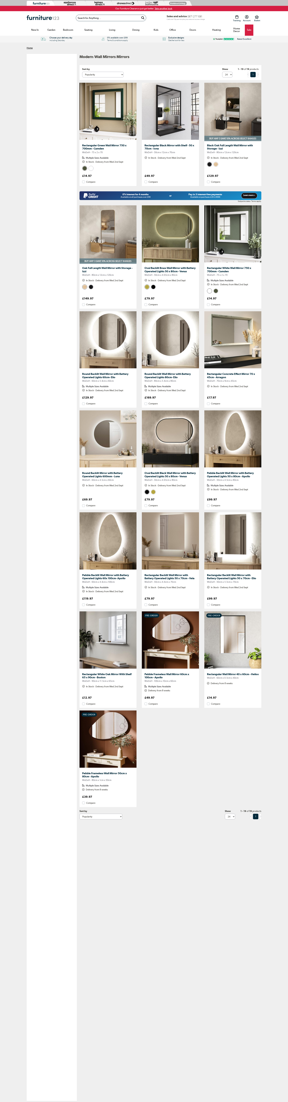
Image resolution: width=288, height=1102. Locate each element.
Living (112, 29)
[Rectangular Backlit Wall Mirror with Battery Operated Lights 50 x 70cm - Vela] (170, 569)
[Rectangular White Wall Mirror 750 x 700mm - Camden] (232, 262)
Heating (216, 29)
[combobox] (111, 18)
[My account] (246, 17)
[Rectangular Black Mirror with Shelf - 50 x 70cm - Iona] (170, 139)
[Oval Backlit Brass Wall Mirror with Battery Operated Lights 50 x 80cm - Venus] (170, 262)
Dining (136, 29)
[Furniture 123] (40, 3)
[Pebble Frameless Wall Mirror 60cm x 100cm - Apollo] (170, 668)
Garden (51, 29)
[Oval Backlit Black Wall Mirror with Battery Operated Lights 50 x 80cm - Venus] (170, 467)
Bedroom (68, 29)
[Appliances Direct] (69, 3)
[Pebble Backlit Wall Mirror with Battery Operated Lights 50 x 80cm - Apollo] (232, 467)
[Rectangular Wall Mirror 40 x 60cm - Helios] (232, 668)
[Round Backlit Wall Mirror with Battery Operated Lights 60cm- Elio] (108, 368)
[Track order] (236, 17)
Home (30, 48)
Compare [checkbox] (90, 181)
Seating (88, 29)
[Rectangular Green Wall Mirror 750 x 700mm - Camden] (108, 139)
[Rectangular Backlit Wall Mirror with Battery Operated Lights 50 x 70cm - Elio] (232, 569)
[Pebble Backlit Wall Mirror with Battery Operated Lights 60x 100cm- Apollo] (108, 569)
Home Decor (236, 30)
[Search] (143, 18)
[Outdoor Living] (177, 3)
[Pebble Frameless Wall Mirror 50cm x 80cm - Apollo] (108, 767)
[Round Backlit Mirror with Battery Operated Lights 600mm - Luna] (108, 467)
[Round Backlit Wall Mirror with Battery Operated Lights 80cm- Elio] (170, 368)
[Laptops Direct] (99, 3)
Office (172, 29)
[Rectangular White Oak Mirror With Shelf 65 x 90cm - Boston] (108, 668)
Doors (193, 29)
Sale (249, 29)
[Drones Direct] (125, 3)
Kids (156, 29)
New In (35, 29)
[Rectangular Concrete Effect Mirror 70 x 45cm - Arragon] (232, 368)
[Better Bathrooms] (151, 3)
